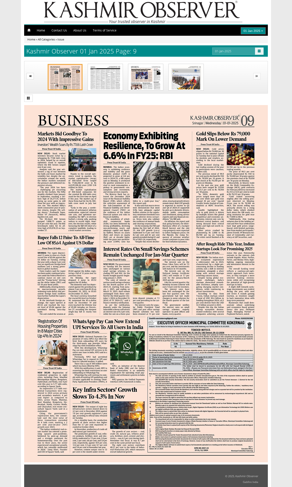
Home (41, 30)
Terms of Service (105, 30)
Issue (61, 39)
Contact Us (59, 30)
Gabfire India (250, 482)
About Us (79, 30)
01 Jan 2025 (252, 31)
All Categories (46, 39)
